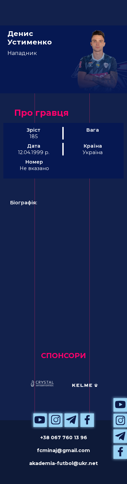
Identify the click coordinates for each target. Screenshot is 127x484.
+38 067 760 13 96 (63, 437)
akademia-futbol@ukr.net (63, 463)
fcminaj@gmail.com (63, 450)
